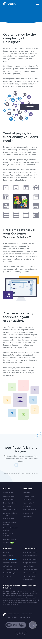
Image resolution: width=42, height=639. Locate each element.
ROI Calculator (27, 516)
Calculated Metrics (9, 539)
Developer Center (28, 496)
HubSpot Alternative (29, 563)
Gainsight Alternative (30, 559)
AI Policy (22, 617)
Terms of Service (27, 614)
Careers (5, 559)
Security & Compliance (10, 573)
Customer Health (9, 496)
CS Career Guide (28, 513)
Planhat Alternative (29, 566)
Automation (7, 506)
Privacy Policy (12, 617)
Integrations (27, 499)
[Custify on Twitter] (21, 633)
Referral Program (9, 566)
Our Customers (8, 556)
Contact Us (7, 576)
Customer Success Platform (9, 523)
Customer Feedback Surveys (10, 514)
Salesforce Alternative (30, 569)
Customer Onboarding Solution (10, 529)
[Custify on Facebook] (16, 633)
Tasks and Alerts (8, 499)
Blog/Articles (27, 493)
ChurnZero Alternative (30, 556)
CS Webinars (27, 506)
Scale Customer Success (8, 535)
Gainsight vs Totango (30, 552)
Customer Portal (8, 519)
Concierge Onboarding (10, 569)
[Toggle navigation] (37, 4)
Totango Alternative (29, 573)
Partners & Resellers (10, 563)
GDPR (28, 617)
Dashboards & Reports (10, 510)
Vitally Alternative (28, 580)
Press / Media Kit (28, 503)
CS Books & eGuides (29, 510)
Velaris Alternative (29, 576)
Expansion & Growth (10, 503)
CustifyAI (6, 542)
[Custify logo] (9, 3)
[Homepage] (5, 614)
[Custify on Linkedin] (25, 633)
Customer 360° (8, 493)
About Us (6, 552)
